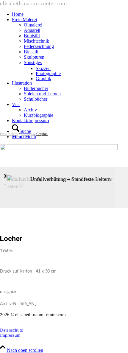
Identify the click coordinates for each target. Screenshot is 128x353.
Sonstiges (27, 134)
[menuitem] (70, 14)
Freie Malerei (9, 134)
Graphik (42, 134)
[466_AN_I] (59, 148)
